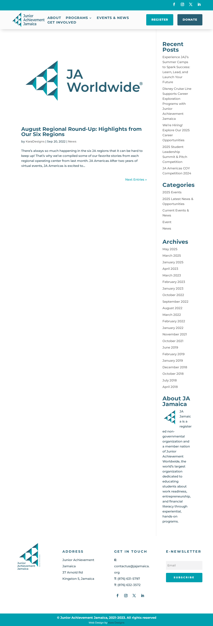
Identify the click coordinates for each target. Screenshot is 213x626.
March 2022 (171, 315)
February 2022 (173, 321)
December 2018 (174, 367)
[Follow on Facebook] (174, 4)
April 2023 (170, 269)
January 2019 (172, 360)
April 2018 (170, 387)
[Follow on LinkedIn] (199, 4)
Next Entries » (136, 179)
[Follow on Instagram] (182, 4)
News (72, 141)
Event (166, 222)
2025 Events (172, 192)
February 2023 (173, 282)
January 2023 (172, 288)
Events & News (113, 18)
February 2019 (173, 354)
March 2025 (171, 255)
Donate (190, 19)
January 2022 (172, 328)
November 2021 (174, 334)
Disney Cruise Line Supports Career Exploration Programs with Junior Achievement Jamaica (176, 104)
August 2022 (172, 308)
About (54, 18)
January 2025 (172, 262)
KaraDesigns (35, 141)
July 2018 (169, 380)
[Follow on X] (190, 4)
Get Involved (61, 22)
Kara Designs (116, 622)
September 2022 (175, 302)
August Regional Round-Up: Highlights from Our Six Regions (81, 131)
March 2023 (171, 275)
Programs (77, 18)
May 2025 (169, 249)
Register (159, 19)
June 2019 (170, 347)
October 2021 (172, 341)
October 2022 (173, 295)
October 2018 (173, 374)
